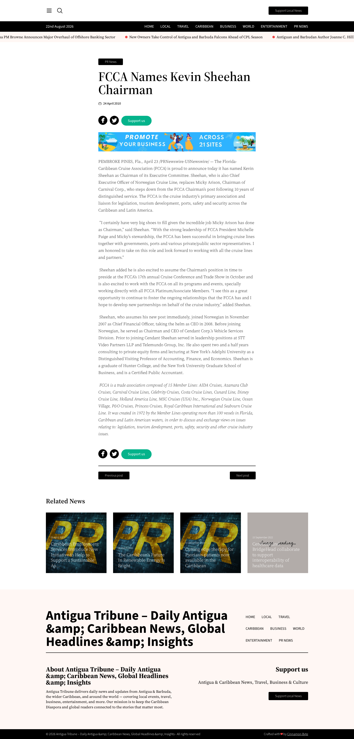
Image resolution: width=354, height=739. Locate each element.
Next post (242, 475)
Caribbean (204, 26)
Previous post (114, 475)
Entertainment (274, 26)
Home (149, 26)
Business (228, 26)
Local (165, 26)
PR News (301, 26)
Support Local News (288, 10)
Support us (136, 120)
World (248, 26)
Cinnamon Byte (297, 734)
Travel (183, 26)
